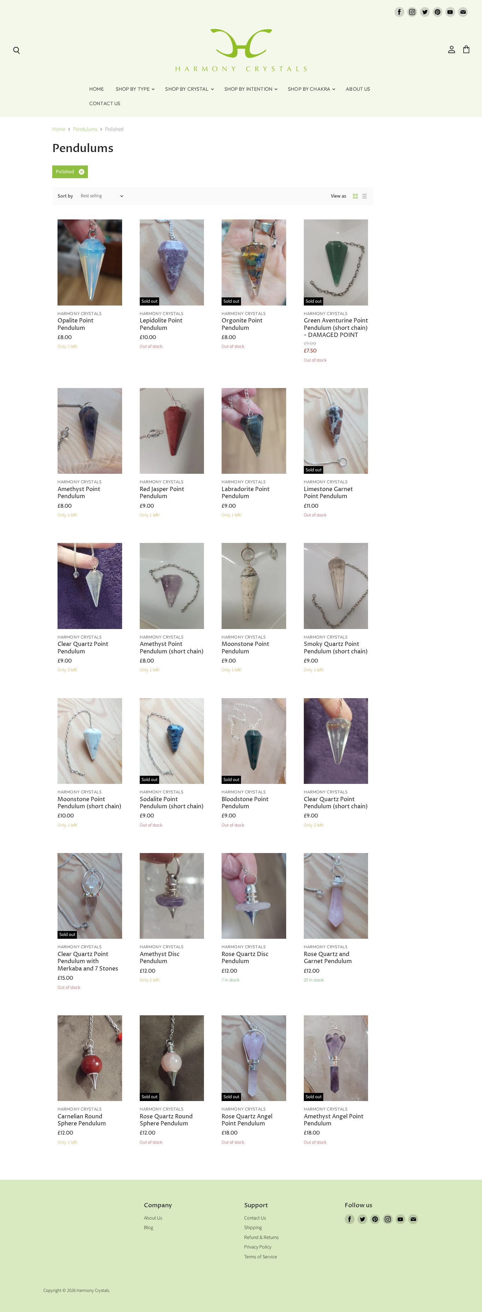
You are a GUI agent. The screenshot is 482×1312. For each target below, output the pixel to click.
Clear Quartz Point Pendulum (83, 648)
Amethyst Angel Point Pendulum (333, 1120)
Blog (148, 1227)
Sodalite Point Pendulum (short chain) (172, 803)
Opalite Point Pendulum (76, 324)
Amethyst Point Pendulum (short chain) (172, 648)
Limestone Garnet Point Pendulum (328, 493)
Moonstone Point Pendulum (245, 648)
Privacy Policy (257, 1247)
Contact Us (104, 103)
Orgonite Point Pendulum (242, 324)
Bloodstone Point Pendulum (245, 803)
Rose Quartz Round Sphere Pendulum (166, 1120)
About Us (358, 89)
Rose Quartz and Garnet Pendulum (328, 958)
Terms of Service (260, 1256)
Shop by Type (133, 89)
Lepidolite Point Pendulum (161, 324)
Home (96, 89)
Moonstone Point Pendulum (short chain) (89, 803)
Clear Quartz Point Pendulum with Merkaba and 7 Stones (88, 962)
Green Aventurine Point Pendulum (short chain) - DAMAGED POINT (336, 328)
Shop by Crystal (187, 89)
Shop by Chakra (309, 89)
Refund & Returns (261, 1237)
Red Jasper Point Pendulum (162, 493)
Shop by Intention (249, 89)
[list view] (364, 196)
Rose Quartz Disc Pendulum (245, 958)
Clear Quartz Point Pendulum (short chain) (336, 803)
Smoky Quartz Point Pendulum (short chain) (336, 648)
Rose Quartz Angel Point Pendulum (247, 1120)
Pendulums (85, 129)
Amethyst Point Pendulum (79, 493)
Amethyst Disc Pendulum (160, 958)
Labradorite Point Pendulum (246, 493)
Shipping (253, 1227)
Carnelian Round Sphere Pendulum (82, 1120)
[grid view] (355, 196)
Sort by (65, 196)
